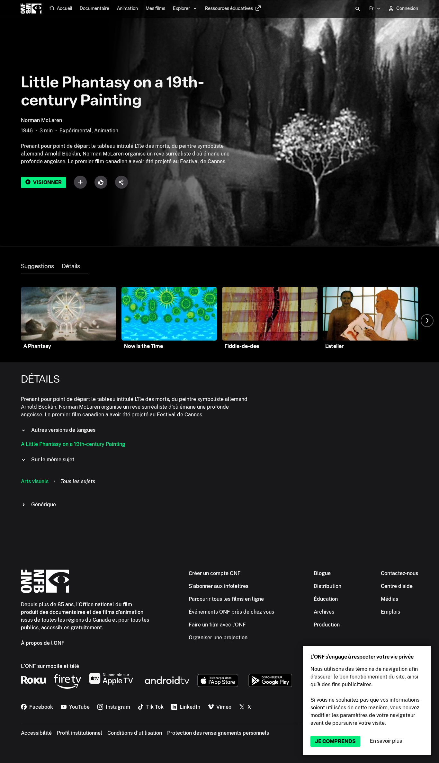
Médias (389, 599)
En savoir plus (386, 741)
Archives (324, 612)
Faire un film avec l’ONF (217, 625)
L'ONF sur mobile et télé (50, 666)
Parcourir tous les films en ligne (226, 599)
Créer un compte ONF (215, 573)
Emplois (390, 612)
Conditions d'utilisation (134, 733)
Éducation (326, 599)
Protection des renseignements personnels (218, 733)
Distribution (327, 586)
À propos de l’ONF (43, 643)
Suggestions (37, 266)
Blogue (322, 573)
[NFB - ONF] (31, 9)
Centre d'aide (397, 586)
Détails (71, 266)
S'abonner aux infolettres (218, 586)
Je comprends (335, 741)
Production (327, 625)
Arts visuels (35, 481)
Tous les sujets (77, 481)
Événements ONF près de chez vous (231, 612)
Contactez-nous (399, 573)
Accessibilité (36, 733)
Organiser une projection (218, 637)
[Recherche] (358, 9)
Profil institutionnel (79, 733)
